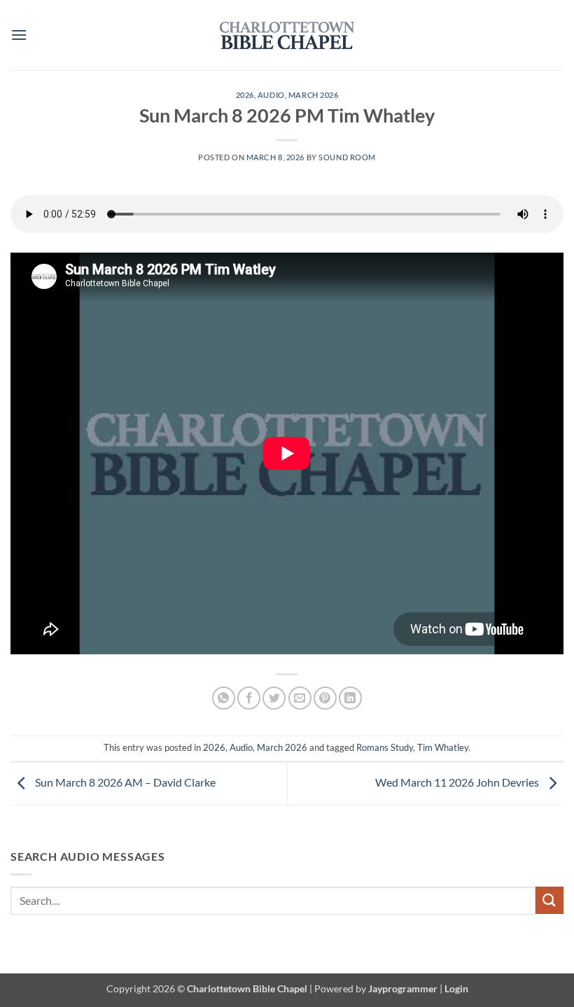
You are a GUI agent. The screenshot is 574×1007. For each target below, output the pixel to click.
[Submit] (550, 900)
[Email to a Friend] (300, 698)
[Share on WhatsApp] (223, 698)
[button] (18, 34)
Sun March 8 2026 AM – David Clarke (124, 782)
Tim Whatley (442, 747)
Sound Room (347, 157)
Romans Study (384, 747)
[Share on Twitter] (274, 698)
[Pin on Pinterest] (325, 698)
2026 (245, 94)
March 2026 (313, 94)
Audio (271, 94)
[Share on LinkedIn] (350, 698)
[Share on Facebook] (248, 698)
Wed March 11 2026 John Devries (458, 782)
